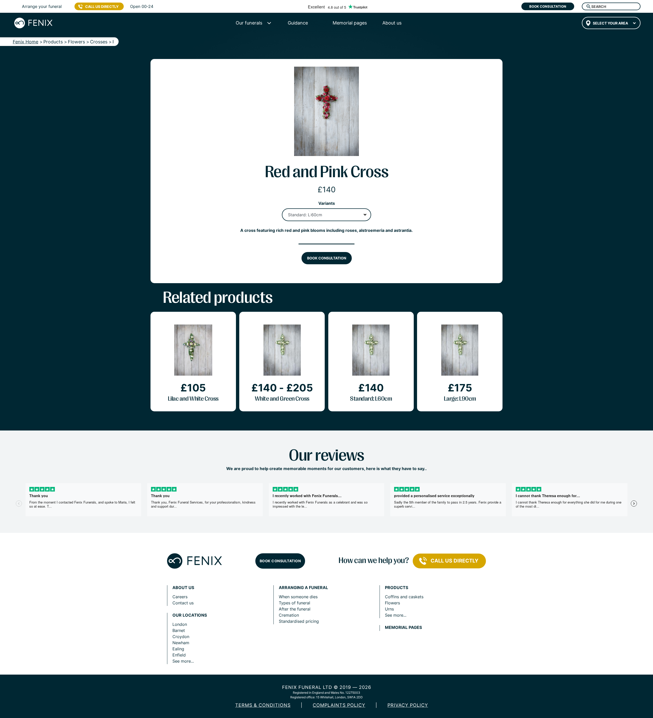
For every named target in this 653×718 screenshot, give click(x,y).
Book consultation (547, 6)
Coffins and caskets (404, 596)
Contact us (183, 602)
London (179, 624)
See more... (183, 661)
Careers (179, 596)
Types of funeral (294, 602)
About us (183, 587)
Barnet (178, 630)
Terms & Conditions (263, 705)
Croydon (180, 636)
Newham (180, 642)
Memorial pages (403, 627)
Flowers (392, 602)
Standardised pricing (299, 621)
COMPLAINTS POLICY (339, 705)
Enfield (179, 654)
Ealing (178, 648)
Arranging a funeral (303, 587)
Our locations (189, 615)
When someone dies (298, 596)
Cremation (289, 615)
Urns (389, 609)
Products (396, 587)
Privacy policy (407, 705)
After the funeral (294, 609)
